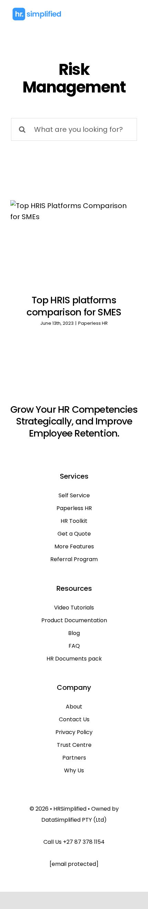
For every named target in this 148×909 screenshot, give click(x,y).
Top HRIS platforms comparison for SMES (74, 306)
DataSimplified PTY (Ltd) (74, 820)
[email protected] (74, 864)
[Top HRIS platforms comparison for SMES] (74, 242)
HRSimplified (69, 809)
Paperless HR (93, 323)
